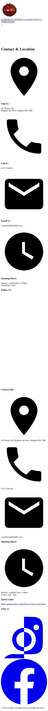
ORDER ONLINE (8, 22)
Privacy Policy (29, 604)
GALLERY (27, 20)
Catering (9, 604)
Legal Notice (40, 604)
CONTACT (37, 20)
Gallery (15, 604)
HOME (4, 20)
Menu (3, 604)
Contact (21, 604)
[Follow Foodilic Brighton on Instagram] (24, 339)
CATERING (18, 20)
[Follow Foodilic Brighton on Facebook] (24, 385)
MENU (10, 20)
